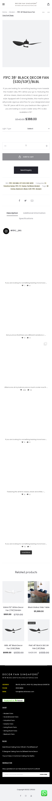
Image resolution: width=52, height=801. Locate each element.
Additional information (34, 213)
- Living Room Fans (9, 727)
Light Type (6, 128)
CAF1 (30, 189)
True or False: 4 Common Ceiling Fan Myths (18, 756)
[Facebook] (20, 796)
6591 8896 (19, 688)
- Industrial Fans (8, 720)
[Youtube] (31, 796)
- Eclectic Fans (7, 724)
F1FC (17, 186)
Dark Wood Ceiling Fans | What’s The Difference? (20, 747)
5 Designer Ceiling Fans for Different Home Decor (20, 751)
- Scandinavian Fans (10, 717)
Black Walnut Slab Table (38, 607)
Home (4, 12)
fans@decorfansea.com (25, 692)
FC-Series (22, 186)
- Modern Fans (7, 713)
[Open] (26, 259)
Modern (12, 12)
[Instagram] (45, 278)
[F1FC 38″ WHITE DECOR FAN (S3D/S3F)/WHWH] (47, 12)
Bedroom (19, 189)
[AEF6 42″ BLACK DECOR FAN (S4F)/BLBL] (43, 12)
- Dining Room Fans (9, 731)
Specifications (26, 218)
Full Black (30, 186)
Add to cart (28, 157)
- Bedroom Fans (8, 734)
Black (26, 189)
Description (12, 213)
